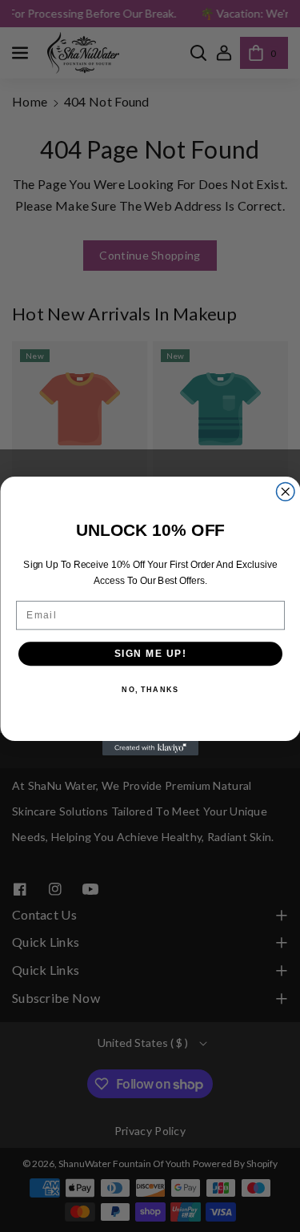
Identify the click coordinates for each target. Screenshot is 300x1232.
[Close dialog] (285, 492)
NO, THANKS (150, 690)
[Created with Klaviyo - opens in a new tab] (150, 748)
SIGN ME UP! (150, 653)
